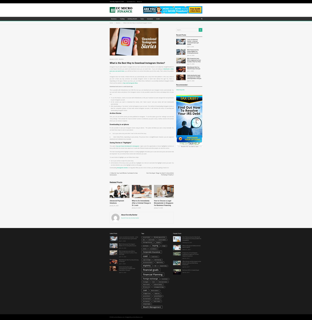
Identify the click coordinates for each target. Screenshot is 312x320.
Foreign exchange (150, 278)
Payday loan (157, 293)
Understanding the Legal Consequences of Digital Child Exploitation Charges (194, 77)
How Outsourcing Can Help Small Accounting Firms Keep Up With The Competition (191, 238)
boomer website (162, 239)
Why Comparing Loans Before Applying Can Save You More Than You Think (194, 60)
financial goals (151, 269)
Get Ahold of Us (131, 1)
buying (155, 245)
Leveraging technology (158, 287)
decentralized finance (148, 262)
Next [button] (172, 198)
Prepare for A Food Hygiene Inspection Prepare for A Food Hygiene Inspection (190, 254)
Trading (122, 19)
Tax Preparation (146, 301)
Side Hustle (157, 298)
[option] (119, 195)
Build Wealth (145, 245)
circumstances (153, 248)
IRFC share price (146, 287)
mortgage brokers (147, 293)
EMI (155, 265)
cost (145, 256)
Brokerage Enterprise (147, 242)
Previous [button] (110, 198)
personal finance (146, 296)
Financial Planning (152, 274)
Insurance (150, 19)
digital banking (159, 262)
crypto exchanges (146, 259)
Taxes (142, 19)
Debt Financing (157, 259)
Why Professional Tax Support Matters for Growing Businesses (193, 51)
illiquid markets (146, 284)
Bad (144, 239)
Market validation (155, 290)
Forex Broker (165, 279)
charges (163, 245)
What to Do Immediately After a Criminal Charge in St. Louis (141, 203)
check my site (180, 90)
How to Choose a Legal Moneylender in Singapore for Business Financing (163, 203)
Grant (153, 282)
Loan (145, 290)
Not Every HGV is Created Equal (190, 270)
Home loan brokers (163, 282)
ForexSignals (145, 282)
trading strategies (146, 303)
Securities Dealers (147, 298)
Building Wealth (132, 19)
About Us (139, 1)
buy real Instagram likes (130, 83)
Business (114, 19)
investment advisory (158, 284)
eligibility (147, 265)
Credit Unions (154, 256)
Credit (158, 19)
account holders (146, 237)
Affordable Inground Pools (159, 237)
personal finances (158, 296)
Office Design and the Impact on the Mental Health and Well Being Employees (191, 263)
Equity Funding (163, 265)
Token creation (157, 301)
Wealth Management (152, 307)
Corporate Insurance (151, 252)
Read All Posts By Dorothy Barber (130, 218)
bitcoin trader (152, 239)
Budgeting (158, 242)
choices (144, 248)
